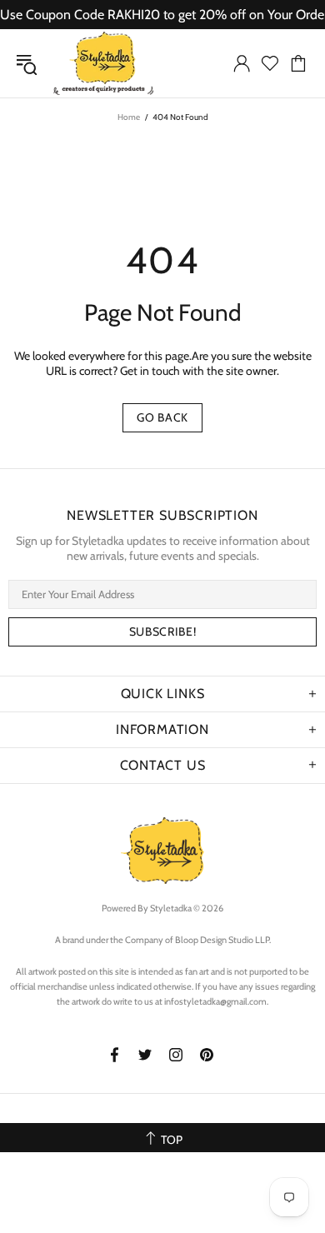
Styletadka (103, 63)
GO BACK (162, 417)
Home (129, 117)
